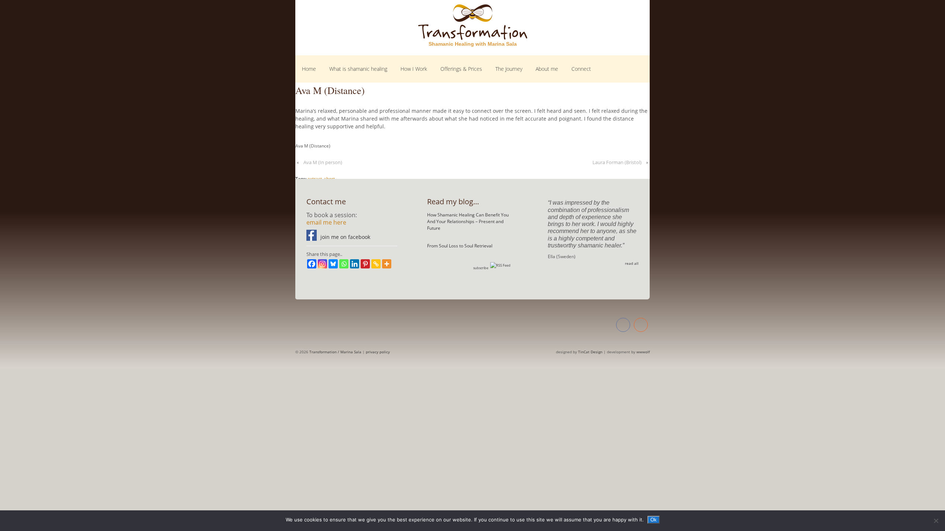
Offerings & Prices (461, 68)
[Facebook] (311, 263)
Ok (653, 520)
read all (632, 263)
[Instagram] (322, 263)
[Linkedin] (354, 263)
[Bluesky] (333, 263)
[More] (386, 263)
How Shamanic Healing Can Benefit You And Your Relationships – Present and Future (468, 221)
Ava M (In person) (322, 162)
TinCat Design (590, 352)
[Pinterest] (365, 263)
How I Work (414, 68)
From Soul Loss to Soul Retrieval (459, 246)
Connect (581, 68)
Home (309, 68)
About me (547, 68)
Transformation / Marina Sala (334, 352)
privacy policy (378, 352)
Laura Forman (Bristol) (617, 162)
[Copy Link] (376, 263)
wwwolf (643, 352)
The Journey (508, 68)
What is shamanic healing (358, 68)
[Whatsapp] (343, 263)
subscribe (480, 268)
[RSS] (641, 326)
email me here (326, 222)
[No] (935, 520)
